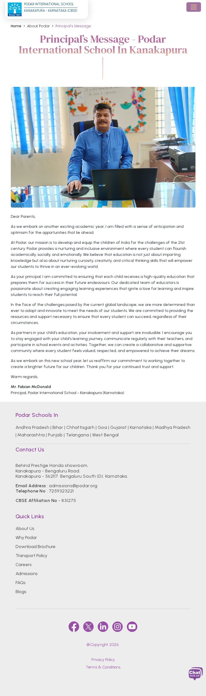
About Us (25, 528)
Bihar (58, 427)
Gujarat (118, 427)
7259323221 (61, 491)
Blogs (21, 591)
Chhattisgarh (80, 427)
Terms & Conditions (103, 667)
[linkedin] (103, 626)
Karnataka (141, 427)
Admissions (27, 573)
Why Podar (26, 537)
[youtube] (132, 626)
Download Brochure (36, 546)
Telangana (77, 435)
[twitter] (88, 626)
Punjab (55, 435)
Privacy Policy (103, 659)
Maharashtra (31, 435)
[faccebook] (74, 626)
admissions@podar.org (73, 485)
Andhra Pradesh (32, 427)
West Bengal (105, 435)
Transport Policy (31, 555)
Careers (24, 564)
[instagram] (117, 626)
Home (16, 26)
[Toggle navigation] (193, 7)
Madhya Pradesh (172, 427)
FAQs (21, 582)
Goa (102, 427)
